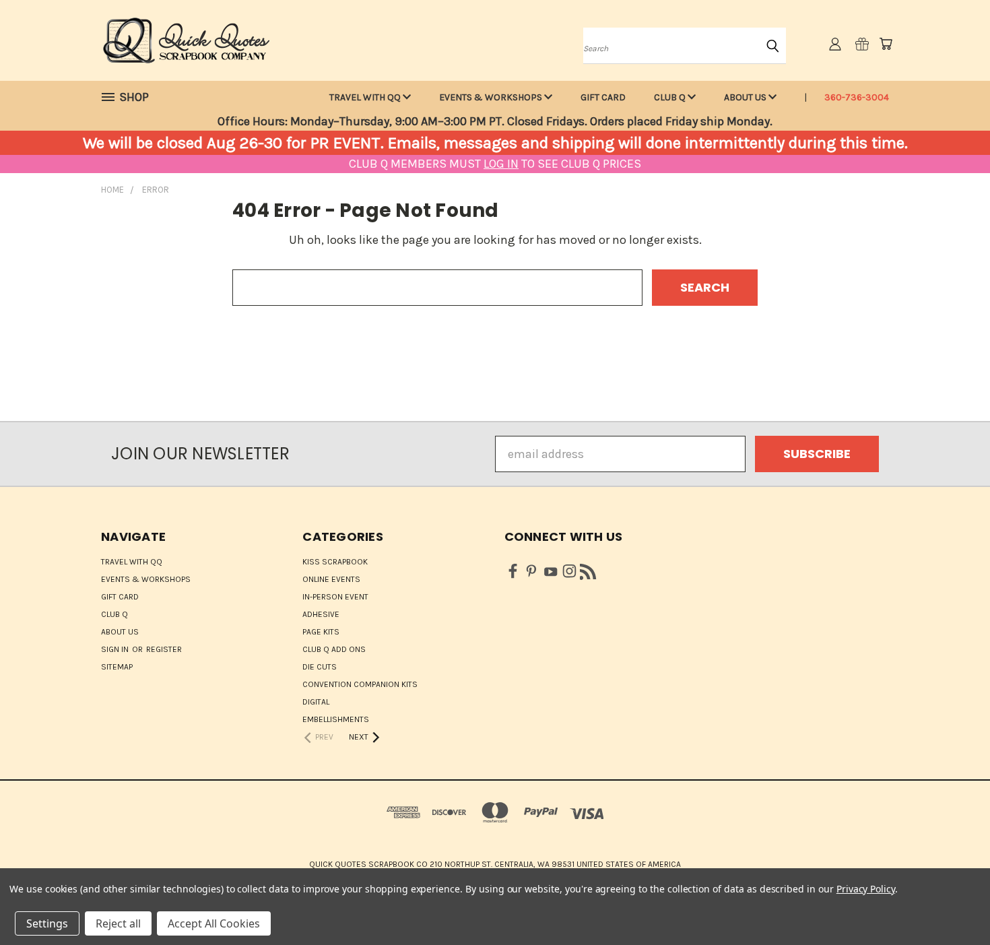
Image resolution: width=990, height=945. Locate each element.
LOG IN (501, 163)
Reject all (118, 923)
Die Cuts (319, 667)
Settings (47, 923)
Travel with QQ (366, 97)
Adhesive (320, 614)
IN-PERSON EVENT (335, 596)
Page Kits (320, 632)
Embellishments (335, 719)
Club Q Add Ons (334, 649)
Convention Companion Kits (360, 684)
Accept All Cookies (214, 923)
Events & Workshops (491, 97)
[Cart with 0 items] (885, 44)
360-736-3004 (856, 97)
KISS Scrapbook (335, 561)
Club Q (671, 97)
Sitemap (117, 667)
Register (164, 649)
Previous (950, 903)
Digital (315, 702)
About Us (746, 97)
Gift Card (603, 97)
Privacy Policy (865, 888)
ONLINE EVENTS (331, 579)
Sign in (116, 649)
